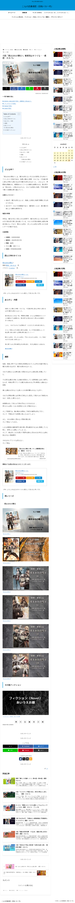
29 (69, 160)
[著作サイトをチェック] (20, 758)
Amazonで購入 (30, 281)
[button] (45, 88)
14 (66, 155)
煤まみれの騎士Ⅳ (7, 620)
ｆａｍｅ (12, 268)
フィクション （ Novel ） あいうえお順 (11, 716)
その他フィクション (10, 130)
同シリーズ (8, 125)
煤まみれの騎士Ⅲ (7, 591)
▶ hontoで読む (7, 108)
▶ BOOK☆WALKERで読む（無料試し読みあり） (17, 101)
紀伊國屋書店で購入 (20, 284)
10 (55, 155)
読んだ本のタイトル (10, 118)
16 (72, 155)
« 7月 (54, 166)
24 (55, 160)
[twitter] (20, 721)
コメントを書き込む (25, 885)
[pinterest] (33, 721)
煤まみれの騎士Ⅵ (7, 649)
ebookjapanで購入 (31, 284)
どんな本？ (8, 116)
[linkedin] (25, 721)
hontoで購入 (38, 281)
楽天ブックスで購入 (20, 281)
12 (60, 155)
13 (63, 155)
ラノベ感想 (6, 52)
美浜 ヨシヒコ (11, 265)
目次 (23, 144)
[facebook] (16, 721)
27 (63, 160)
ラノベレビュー (39, 49)
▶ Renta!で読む (7, 106)
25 (57, 160)
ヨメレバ (22, 276)
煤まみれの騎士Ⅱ (7, 562)
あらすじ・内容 (9, 121)
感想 (6, 123)
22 (69, 158)
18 (57, 158)
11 (57, 155)
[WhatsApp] (38, 721)
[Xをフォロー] (23, 758)
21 (66, 158)
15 (69, 155)
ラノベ (32, 49)
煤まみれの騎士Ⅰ (7, 533)
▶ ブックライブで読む (9, 103)
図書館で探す (40, 284)
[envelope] (29, 721)
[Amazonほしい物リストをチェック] (30, 758)
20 (63, 158)
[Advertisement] (37, 31)
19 (60, 158)
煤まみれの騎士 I (8, 348)
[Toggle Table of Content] (18, 114)
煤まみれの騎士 (19, 49)
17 (55, 158)
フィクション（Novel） (9, 49)
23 (72, 158)
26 (60, 160)
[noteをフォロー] (27, 758)
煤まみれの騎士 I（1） (22, 274)
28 (66, 160)
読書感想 (26, 49)
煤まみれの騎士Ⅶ (7, 678)
